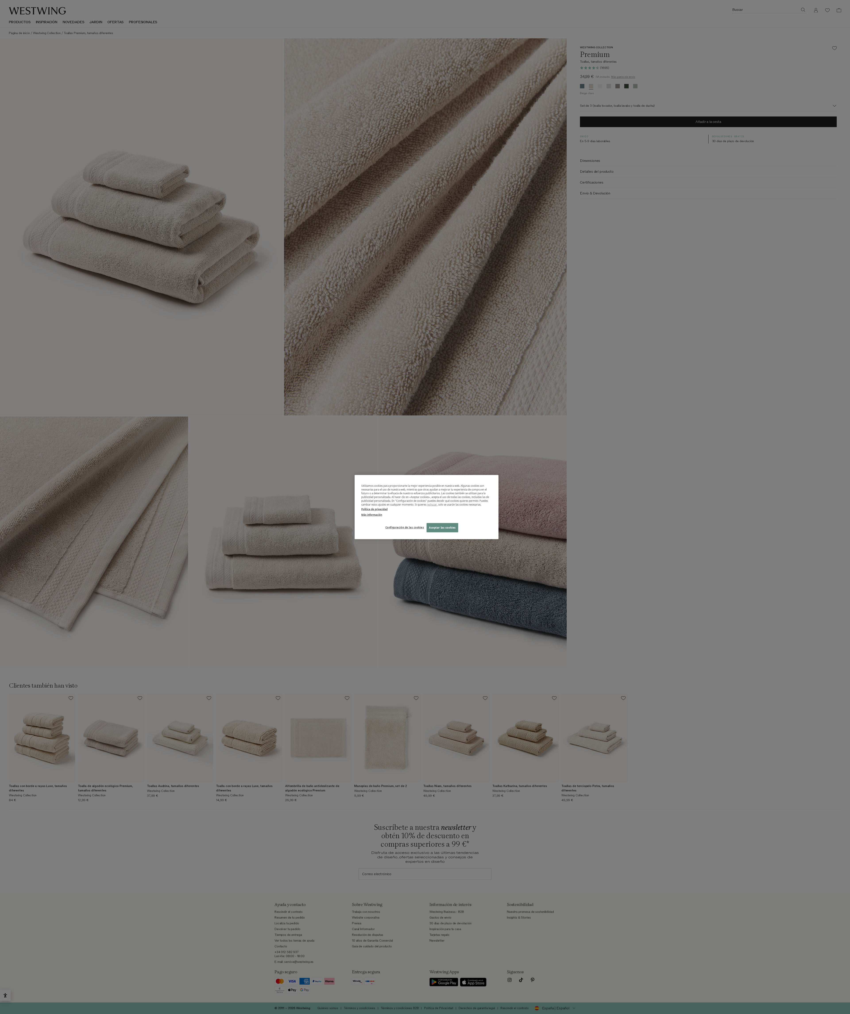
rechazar (432, 504)
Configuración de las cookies (404, 527)
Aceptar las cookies (442, 527)
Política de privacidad (374, 509)
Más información (371, 514)
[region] (426, 507)
